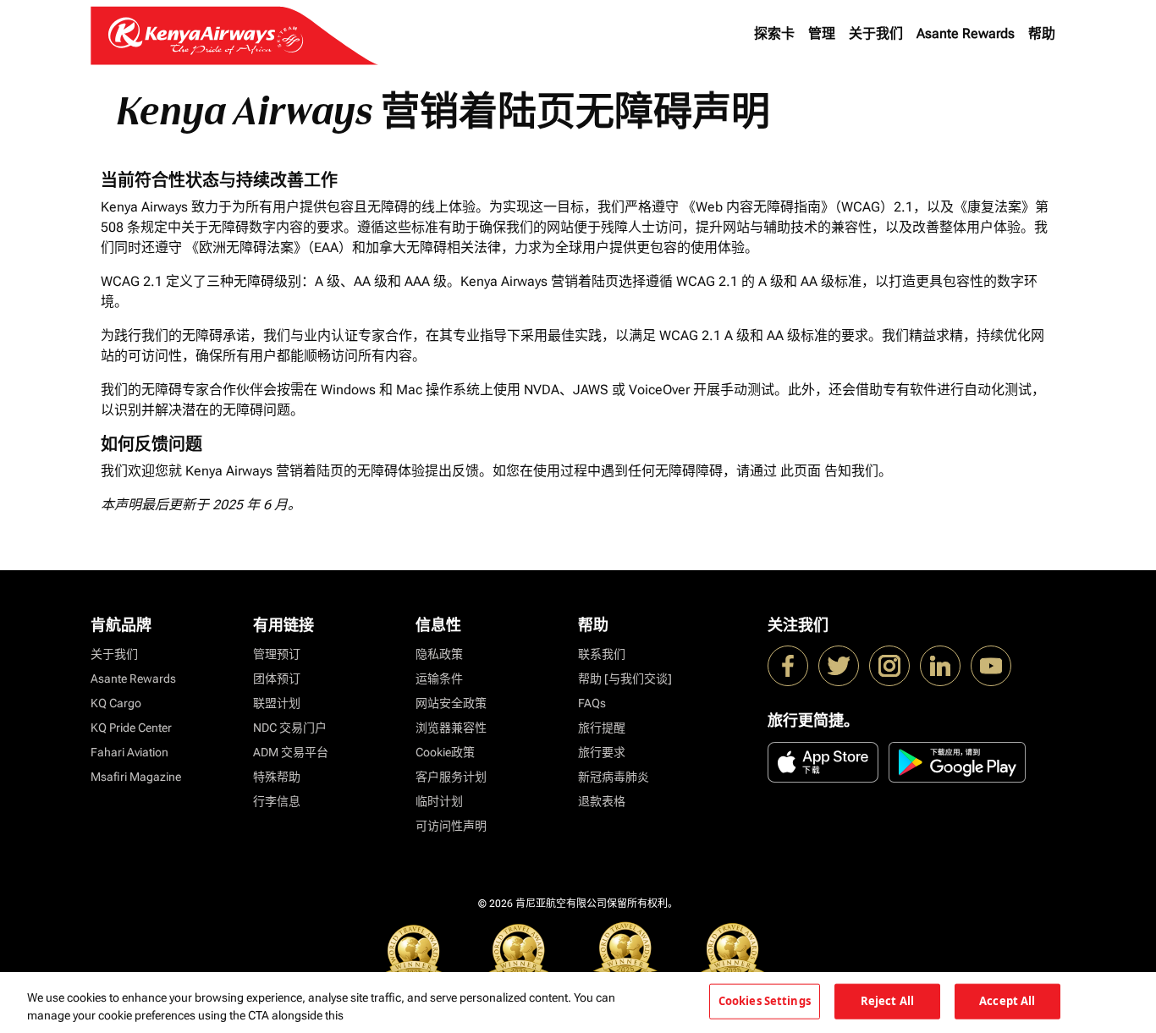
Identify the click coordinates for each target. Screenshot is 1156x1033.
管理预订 (276, 654)
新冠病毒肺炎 (613, 776)
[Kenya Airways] (788, 666)
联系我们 (601, 654)
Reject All (887, 1000)
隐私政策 (439, 654)
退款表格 (601, 801)
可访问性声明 (451, 825)
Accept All (1007, 1000)
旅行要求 (601, 752)
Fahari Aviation (129, 752)
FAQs (592, 703)
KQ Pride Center (131, 727)
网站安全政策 (451, 703)
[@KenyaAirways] (838, 666)
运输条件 (439, 678)
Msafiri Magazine (136, 776)
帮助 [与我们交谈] (625, 678)
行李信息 (276, 801)
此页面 (800, 471)
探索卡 (774, 33)
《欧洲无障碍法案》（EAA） (268, 247)
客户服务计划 (451, 776)
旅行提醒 (601, 727)
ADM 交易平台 (290, 752)
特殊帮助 (276, 776)
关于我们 (876, 33)
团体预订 (276, 678)
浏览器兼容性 (451, 727)
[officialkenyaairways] (889, 666)
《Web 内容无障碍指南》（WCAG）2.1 (797, 207)
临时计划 (439, 801)
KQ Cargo (116, 703)
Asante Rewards (966, 33)
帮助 (1041, 33)
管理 (821, 33)
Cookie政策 (445, 752)
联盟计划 (276, 703)
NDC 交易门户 (290, 727)
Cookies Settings (764, 1000)
